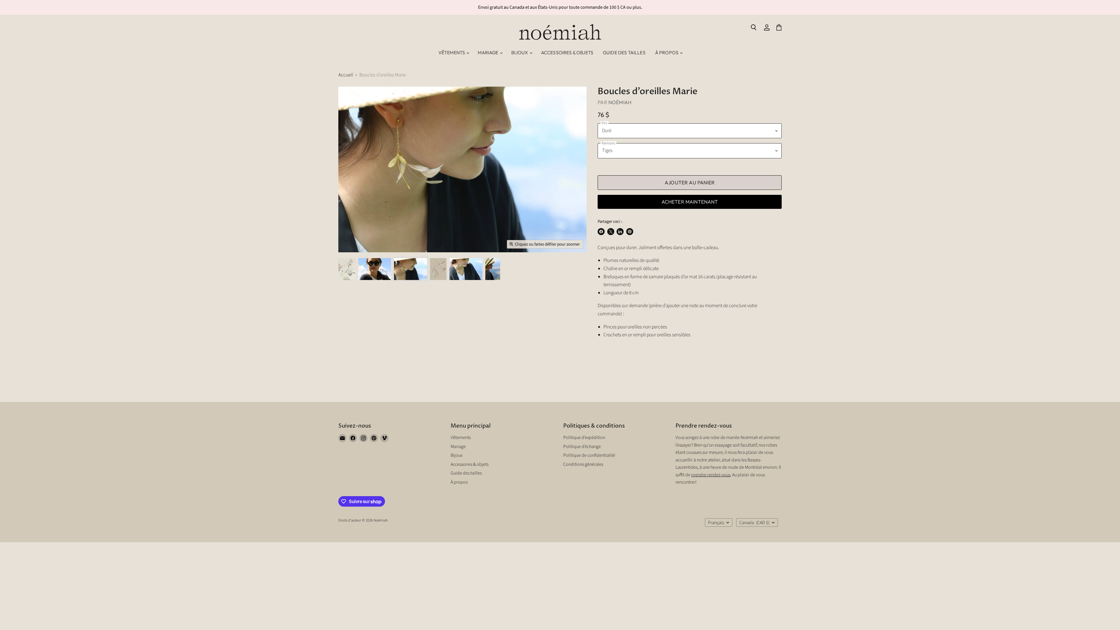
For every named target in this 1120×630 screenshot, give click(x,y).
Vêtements (452, 52)
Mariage (488, 52)
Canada (754, 522)
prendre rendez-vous (710, 475)
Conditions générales (583, 464)
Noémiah (619, 102)
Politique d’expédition (584, 437)
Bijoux (520, 52)
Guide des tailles (624, 52)
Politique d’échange (582, 446)
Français (716, 522)
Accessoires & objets (567, 52)
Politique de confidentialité (589, 455)
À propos (667, 52)
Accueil (345, 75)
